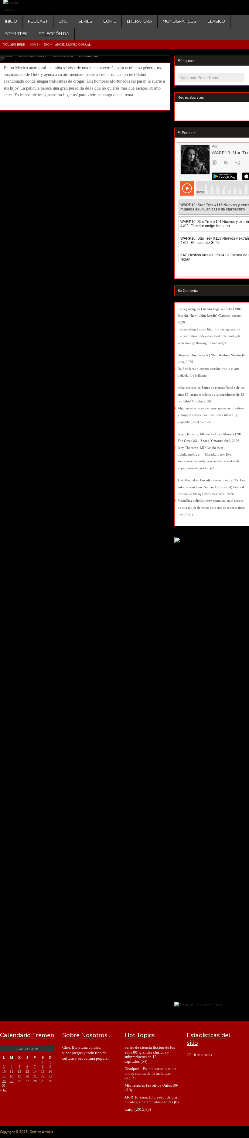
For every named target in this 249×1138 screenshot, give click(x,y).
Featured (67, 55)
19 (19, 1076)
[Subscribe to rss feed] (183, 112)
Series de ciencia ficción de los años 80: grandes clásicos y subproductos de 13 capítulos (211, 394)
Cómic (109, 21)
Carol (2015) (134, 1109)
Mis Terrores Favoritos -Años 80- (151, 1085)
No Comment (88, 55)
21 (35, 1076)
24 (4, 1081)
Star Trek (16, 34)
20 (27, 1076)
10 (4, 1071)
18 (11, 1076)
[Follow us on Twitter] (206, 112)
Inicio (11, 21)
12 (19, 1071)
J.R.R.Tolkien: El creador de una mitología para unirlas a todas (151, 1099)
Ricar (8, 55)
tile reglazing (187, 309)
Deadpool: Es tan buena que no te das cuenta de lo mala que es (150, 1073)
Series (85, 21)
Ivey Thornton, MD (192, 434)
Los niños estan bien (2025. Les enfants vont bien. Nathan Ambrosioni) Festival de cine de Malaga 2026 (211, 487)
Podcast (38, 21)
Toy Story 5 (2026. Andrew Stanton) (217, 355)
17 (4, 1076)
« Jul (3, 1090)
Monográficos (179, 21)
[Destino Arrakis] (16, 9)
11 (11, 1071)
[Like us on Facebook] (194, 112)
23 (50, 1076)
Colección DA (54, 34)
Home (33, 44)
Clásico (216, 21)
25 (11, 1081)
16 (50, 1071)
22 (43, 1076)
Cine (63, 21)
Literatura (139, 21)
